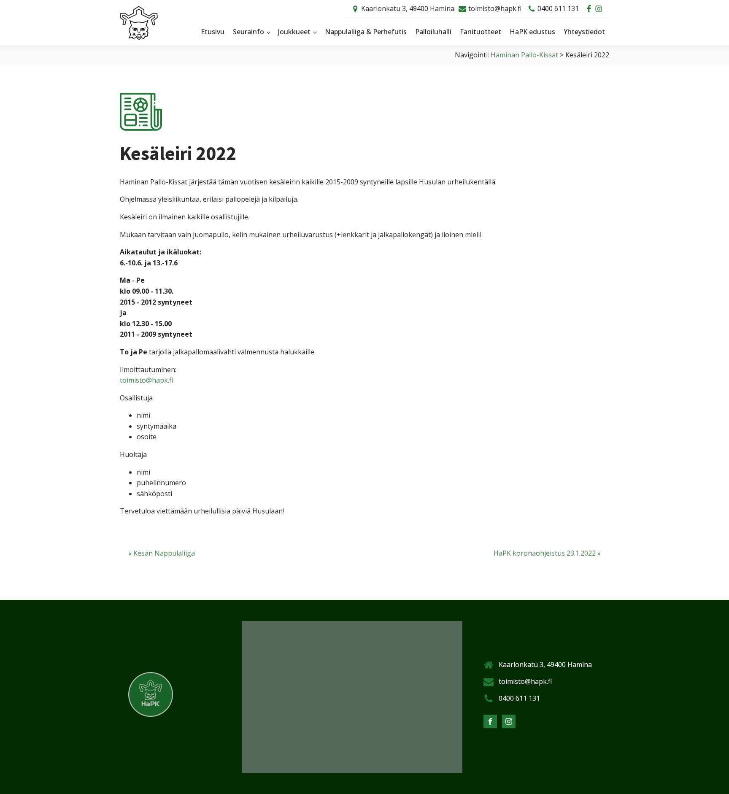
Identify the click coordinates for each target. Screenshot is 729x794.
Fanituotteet (480, 31)
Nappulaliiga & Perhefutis (366, 31)
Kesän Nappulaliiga (164, 553)
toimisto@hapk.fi (494, 8)
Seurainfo (248, 31)
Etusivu (212, 31)
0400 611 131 (558, 8)
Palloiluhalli (433, 31)
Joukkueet (294, 31)
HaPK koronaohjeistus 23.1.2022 (545, 553)
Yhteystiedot (584, 31)
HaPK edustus (532, 31)
